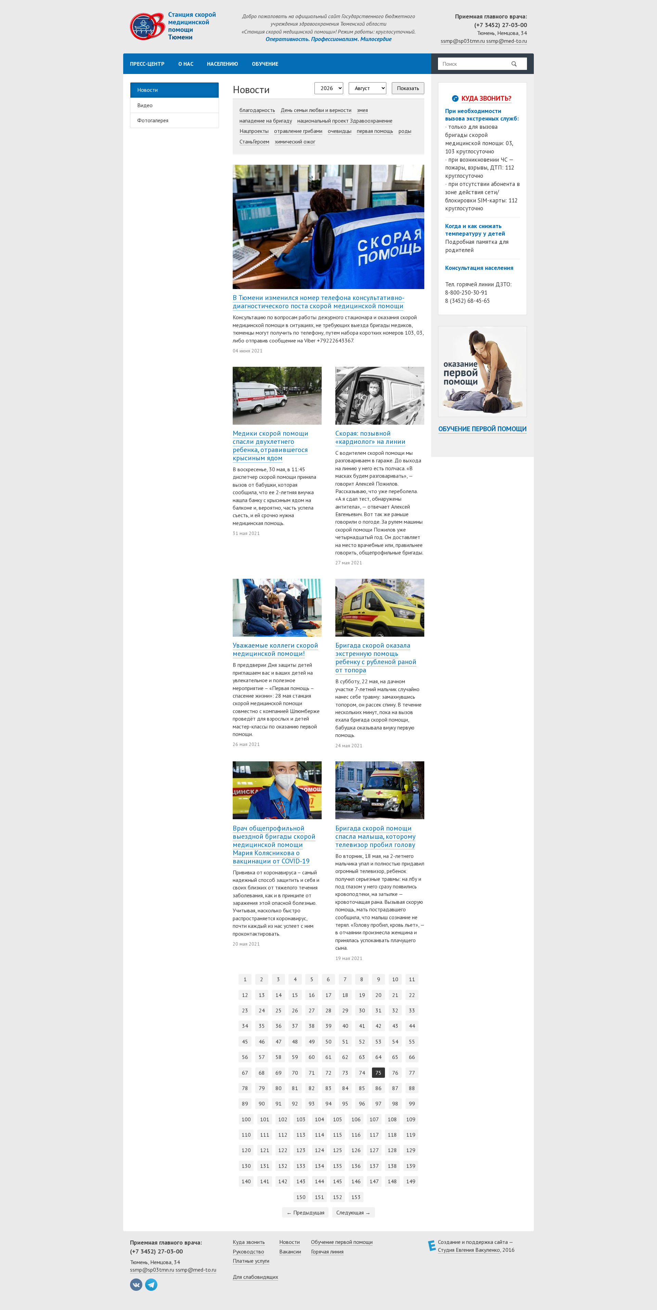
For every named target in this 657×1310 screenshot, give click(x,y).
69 (278, 1072)
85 (362, 1088)
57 (262, 1056)
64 (378, 1056)
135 (337, 1165)
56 (245, 1056)
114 (319, 1134)
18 (345, 994)
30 (362, 1010)
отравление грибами (298, 130)
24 (262, 1010)
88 (412, 1088)
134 (319, 1165)
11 (412, 979)
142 (282, 1181)
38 (312, 1025)
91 (278, 1103)
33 (412, 1010)
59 (295, 1056)
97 (378, 1103)
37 (295, 1025)
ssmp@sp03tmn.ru (463, 40)
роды (405, 130)
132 (282, 1165)
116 (356, 1134)
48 (295, 1041)
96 (362, 1103)
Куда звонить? (487, 98)
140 (246, 1181)
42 (378, 1025)
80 (278, 1088)
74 (362, 1072)
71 (312, 1072)
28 (328, 1010)
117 (374, 1134)
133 (301, 1165)
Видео (145, 105)
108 (392, 1119)
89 (245, 1103)
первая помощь (375, 130)
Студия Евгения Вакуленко (469, 1249)
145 (337, 1181)
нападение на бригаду (266, 120)
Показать (408, 88)
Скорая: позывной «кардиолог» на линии (370, 437)
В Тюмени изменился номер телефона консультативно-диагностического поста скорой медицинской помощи (318, 301)
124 (319, 1150)
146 (356, 1181)
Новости (147, 89)
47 (278, 1041)
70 (295, 1072)
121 (264, 1150)
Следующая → (353, 1212)
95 (345, 1103)
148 (392, 1181)
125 (337, 1150)
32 (395, 1010)
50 (328, 1041)
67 (245, 1072)
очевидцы (339, 130)
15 (295, 994)
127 (374, 1150)
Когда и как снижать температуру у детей (475, 229)
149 (410, 1181)
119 (410, 1134)
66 (412, 1056)
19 (362, 994)
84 (345, 1088)
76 (395, 1072)
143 (301, 1181)
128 (392, 1150)
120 (246, 1150)
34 (245, 1025)
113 (301, 1134)
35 (262, 1025)
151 (319, 1197)
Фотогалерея (152, 120)
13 (262, 994)
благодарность (257, 110)
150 (301, 1197)
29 (345, 1010)
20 (378, 994)
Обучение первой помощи (482, 428)
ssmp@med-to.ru (506, 40)
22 (412, 994)
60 (312, 1056)
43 (395, 1025)
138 (392, 1165)
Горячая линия (327, 1251)
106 (356, 1119)
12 (245, 994)
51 (345, 1041)
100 (246, 1119)
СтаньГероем (254, 141)
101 (264, 1119)
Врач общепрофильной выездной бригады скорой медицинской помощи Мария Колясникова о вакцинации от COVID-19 (274, 844)
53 (378, 1041)
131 (264, 1165)
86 (378, 1088)
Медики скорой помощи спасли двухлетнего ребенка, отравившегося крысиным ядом (270, 445)
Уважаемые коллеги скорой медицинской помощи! (275, 649)
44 (412, 1025)
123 (301, 1150)
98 (395, 1103)
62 (345, 1056)
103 (301, 1119)
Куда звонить (249, 1241)
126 (356, 1150)
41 (362, 1025)
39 (328, 1025)
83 (328, 1088)
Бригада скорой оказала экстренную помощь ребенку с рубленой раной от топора (375, 657)
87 (395, 1088)
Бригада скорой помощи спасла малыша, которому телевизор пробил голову (375, 836)
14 (278, 994)
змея (362, 110)
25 (278, 1010)
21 (395, 994)
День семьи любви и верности (316, 110)
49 (312, 1041)
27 (312, 1010)
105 (337, 1119)
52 (362, 1041)
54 (395, 1041)
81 (295, 1088)
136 (356, 1165)
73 (345, 1072)
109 (410, 1119)
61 (328, 1056)
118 (392, 1134)
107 (374, 1119)
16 (312, 994)
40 (345, 1025)
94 (328, 1103)
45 (245, 1041)
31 (378, 1010)
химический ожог (295, 141)
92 (295, 1103)
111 (264, 1134)
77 (412, 1072)
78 (245, 1088)
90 (262, 1103)
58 (278, 1056)
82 (312, 1088)
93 (312, 1103)
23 (245, 1010)
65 (395, 1056)
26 (295, 1010)
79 (262, 1088)
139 (410, 1165)
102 (282, 1119)
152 (337, 1197)
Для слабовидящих (255, 1276)
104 (319, 1119)
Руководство (248, 1251)
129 (410, 1150)
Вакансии (290, 1251)
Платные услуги (251, 1260)
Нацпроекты (254, 130)
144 (319, 1181)
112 (282, 1134)
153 (356, 1197)
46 (262, 1041)
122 (282, 1150)
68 (262, 1072)
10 (395, 979)
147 (374, 1181)
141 (264, 1181)
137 (374, 1165)
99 (412, 1103)
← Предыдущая (305, 1212)
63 (362, 1056)
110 (246, 1134)
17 (328, 994)
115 (337, 1134)
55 (412, 1041)
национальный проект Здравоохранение (344, 120)
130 (246, 1165)
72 (328, 1072)
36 (278, 1025)
